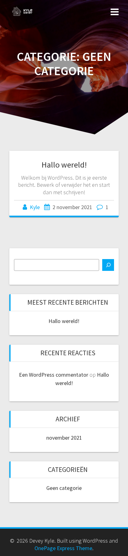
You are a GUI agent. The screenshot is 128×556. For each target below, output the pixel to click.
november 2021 (64, 437)
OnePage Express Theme (63, 548)
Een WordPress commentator (53, 374)
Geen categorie (64, 487)
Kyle (35, 207)
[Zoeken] (108, 265)
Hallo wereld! (64, 164)
